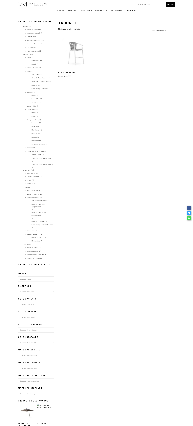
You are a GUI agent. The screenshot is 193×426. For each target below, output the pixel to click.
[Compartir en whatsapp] (189, 218)
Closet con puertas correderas (42, 164)
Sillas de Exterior (33, 197)
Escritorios (35, 141)
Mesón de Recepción (34, 40)
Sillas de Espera (32, 251)
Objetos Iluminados (33, 177)
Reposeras (31, 231)
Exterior (81, 10)
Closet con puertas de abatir (41, 158)
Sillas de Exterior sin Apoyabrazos (38, 205)
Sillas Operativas (33, 33)
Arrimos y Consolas (38, 144)
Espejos (34, 137)
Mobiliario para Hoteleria (35, 255)
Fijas (33, 95)
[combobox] (36, 278)
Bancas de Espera (33, 258)
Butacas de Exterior (38, 221)
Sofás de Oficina (33, 29)
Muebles (60, 10)
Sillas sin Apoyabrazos (39, 78)
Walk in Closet (36, 154)
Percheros (35, 123)
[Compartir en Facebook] (189, 208)
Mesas (29, 92)
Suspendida (31, 173)
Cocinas (30, 148)
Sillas (29, 71)
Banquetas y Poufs (38, 89)
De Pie (29, 180)
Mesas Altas (35, 241)
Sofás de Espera (33, 247)
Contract (99, 10)
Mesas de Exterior (33, 234)
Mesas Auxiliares (37, 237)
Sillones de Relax (33, 68)
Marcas (109, 10)
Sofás (29, 58)
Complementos (32, 120)
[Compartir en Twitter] (189, 213)
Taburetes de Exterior (39, 200)
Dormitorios (31, 109)
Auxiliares (34, 102)
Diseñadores (120, 10)
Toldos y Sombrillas (34, 190)
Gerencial (30, 47)
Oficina (90, 10)
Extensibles (35, 99)
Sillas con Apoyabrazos (39, 81)
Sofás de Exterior (33, 194)
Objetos (34, 126)
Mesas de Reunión (33, 44)
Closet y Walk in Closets (35, 151)
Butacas (34, 85)
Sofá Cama (35, 61)
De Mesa (30, 184)
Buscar (170, 4)
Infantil (33, 112)
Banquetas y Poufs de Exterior (42, 225)
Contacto (131, 10)
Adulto (33, 116)
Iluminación (71, 10)
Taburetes (35, 74)
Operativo (30, 37)
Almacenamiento (33, 51)
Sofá (33, 64)
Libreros (34, 133)
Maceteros (35, 130)
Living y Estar (31, 106)
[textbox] (36, 279)
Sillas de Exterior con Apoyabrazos (38, 214)
